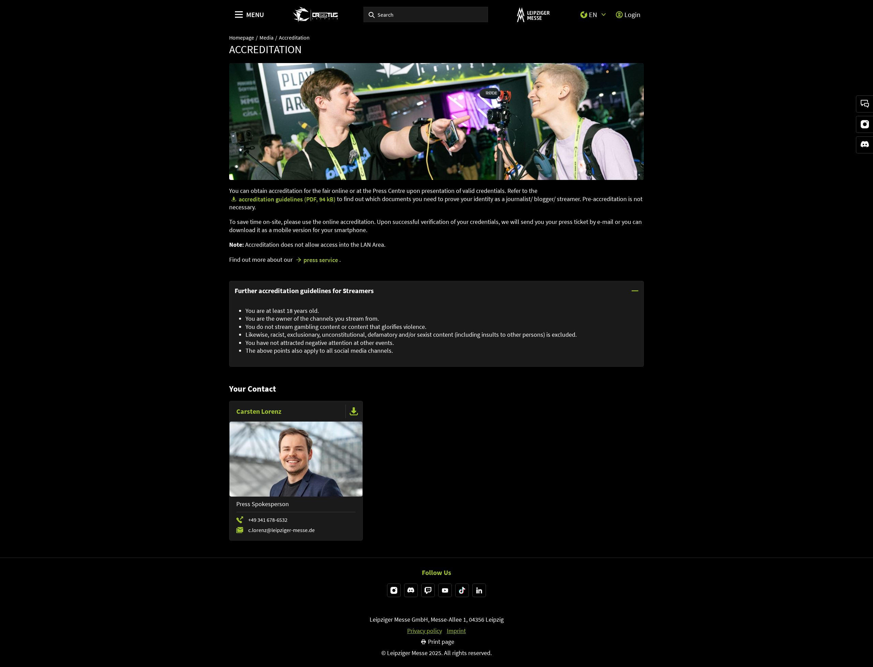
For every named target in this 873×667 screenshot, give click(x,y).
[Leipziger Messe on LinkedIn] (479, 590)
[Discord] (864, 144)
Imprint (456, 631)
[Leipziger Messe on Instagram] (394, 590)
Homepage (241, 37)
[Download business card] (353, 411)
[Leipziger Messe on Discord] (411, 590)
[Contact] (864, 103)
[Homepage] (315, 14)
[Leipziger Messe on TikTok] (462, 590)
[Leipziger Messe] (533, 14)
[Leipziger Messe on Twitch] (428, 590)
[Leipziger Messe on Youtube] (445, 590)
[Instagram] (864, 124)
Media (266, 37)
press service (321, 260)
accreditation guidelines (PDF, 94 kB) (287, 199)
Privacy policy (424, 631)
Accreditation (294, 37)
